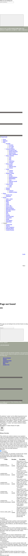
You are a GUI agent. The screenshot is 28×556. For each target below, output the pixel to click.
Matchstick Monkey (10, 209)
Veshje (7, 169)
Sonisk (7, 219)
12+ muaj (11, 147)
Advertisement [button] (3, 540)
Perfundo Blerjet (10, 228)
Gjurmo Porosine (10, 229)
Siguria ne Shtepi (13, 192)
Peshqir (10, 165)
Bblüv (7, 201)
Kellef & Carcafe (13, 181)
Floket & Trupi (12, 166)
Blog (4, 363)
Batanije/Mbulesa (13, 177)
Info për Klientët (7, 358)
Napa (10, 180)
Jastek (10, 174)
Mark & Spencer (10, 208)
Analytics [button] (2, 532)
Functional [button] (2, 518)
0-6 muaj (11, 144)
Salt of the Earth (10, 216)
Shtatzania (8, 196)
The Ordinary (9, 220)
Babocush (8, 200)
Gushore (11, 170)
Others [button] (1, 548)
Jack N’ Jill (8, 205)
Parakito (8, 215)
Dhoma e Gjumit (10, 173)
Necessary (4, 451)
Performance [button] (3, 525)
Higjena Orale (12, 153)
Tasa (10, 158)
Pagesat (5, 359)
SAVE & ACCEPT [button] (4, 555)
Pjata (10, 159)
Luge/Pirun (11, 161)
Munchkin (8, 211)
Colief (7, 203)
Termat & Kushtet (7, 360)
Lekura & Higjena (10, 149)
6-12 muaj (11, 146)
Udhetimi (11, 190)
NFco (7, 213)
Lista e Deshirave (10, 227)
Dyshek (11, 176)
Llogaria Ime (9, 224)
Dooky (7, 204)
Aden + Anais (9, 198)
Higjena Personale (13, 151)
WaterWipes (9, 221)
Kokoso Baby (9, 207)
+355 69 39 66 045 (4, 345)
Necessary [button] (2, 449)
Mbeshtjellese (12, 178)
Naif (7, 212)
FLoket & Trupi (12, 150)
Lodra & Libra (9, 184)
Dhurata (8, 188)
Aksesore (11, 162)
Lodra (10, 185)
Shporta (8, 225)
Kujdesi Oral (9, 194)
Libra (10, 186)
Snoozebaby (9, 217)
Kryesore (8, 143)
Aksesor (11, 167)
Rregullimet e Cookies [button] (5, 425)
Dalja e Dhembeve (13, 154)
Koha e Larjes (9, 163)
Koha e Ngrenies (10, 155)
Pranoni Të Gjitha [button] (15, 425)
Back (23, 265)
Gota (10, 157)
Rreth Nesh (5, 362)
